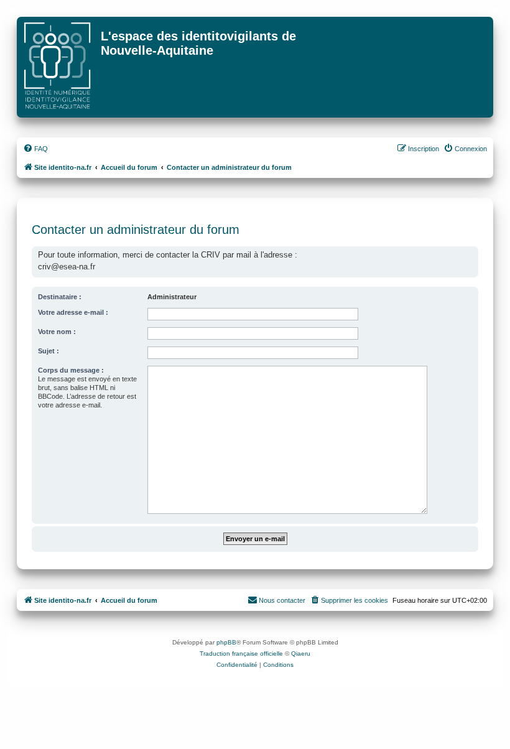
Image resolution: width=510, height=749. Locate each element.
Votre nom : (57, 331)
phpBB (226, 642)
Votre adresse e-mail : (73, 312)
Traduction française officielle (241, 653)
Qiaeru (300, 653)
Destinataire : (59, 296)
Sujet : (48, 351)
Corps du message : (71, 370)
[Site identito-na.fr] (60, 67)
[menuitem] (35, 148)
